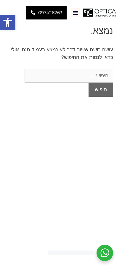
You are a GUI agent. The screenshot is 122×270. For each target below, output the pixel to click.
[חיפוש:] (69, 75)
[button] (7, 22)
